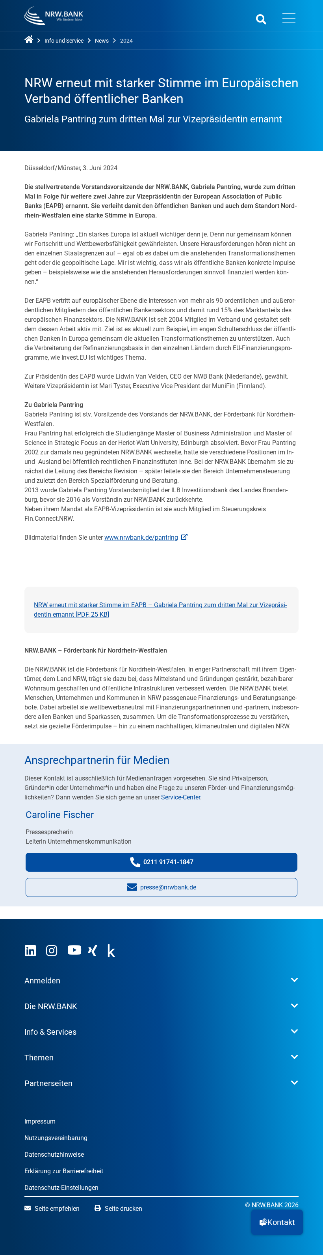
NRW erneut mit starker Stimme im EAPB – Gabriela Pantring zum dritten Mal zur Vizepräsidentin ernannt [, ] (160, 609)
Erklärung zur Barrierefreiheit (63, 1171)
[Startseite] (30, 40)
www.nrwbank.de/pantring (141, 537)
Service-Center (180, 797)
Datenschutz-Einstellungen (61, 1187)
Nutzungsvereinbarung (55, 1138)
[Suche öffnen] (261, 19)
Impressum (40, 1121)
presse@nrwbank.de (168, 890)
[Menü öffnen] (289, 19)
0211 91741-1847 (176, 864)
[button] (277, 1222)
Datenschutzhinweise (54, 1154)
